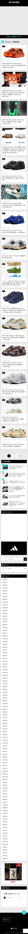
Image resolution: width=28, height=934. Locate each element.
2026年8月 (4, 579)
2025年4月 (4, 624)
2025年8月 (4, 613)
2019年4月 (4, 827)
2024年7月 (4, 650)
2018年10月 (5, 844)
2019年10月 (5, 810)
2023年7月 (4, 683)
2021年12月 (5, 737)
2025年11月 (5, 605)
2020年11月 (5, 774)
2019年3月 (4, 830)
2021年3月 (4, 762)
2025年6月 (4, 619)
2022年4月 (4, 726)
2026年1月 (4, 599)
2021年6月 (4, 754)
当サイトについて (7, 921)
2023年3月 (4, 695)
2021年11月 (5, 740)
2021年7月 (4, 751)
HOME (15, 928)
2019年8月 (4, 816)
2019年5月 (4, 824)
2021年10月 (5, 743)
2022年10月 (5, 709)
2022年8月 (4, 714)
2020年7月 (4, 785)
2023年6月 (4, 686)
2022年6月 (4, 720)
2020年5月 (4, 790)
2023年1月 (4, 700)
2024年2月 (4, 664)
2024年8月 (4, 647)
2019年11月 (5, 807)
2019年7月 (4, 819)
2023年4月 (4, 692)
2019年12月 (5, 805)
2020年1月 (4, 802)
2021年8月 (4, 748)
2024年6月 (4, 652)
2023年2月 (4, 698)
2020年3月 (4, 796)
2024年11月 (5, 638)
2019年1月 (4, 836)
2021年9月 (4, 745)
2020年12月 (5, 771)
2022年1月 (4, 734)
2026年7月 (4, 582)
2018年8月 (4, 850)
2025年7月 (4, 616)
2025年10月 (5, 607)
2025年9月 (4, 610)
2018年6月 (4, 855)
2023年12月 (5, 669)
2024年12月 (5, 636)
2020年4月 (4, 793)
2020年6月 (4, 788)
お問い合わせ (6, 919)
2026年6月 (4, 585)
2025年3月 (4, 627)
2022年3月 (4, 728)
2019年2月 (4, 833)
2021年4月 (4, 760)
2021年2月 (4, 765)
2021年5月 (4, 757)
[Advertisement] (14, 20)
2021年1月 (4, 768)
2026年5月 (4, 588)
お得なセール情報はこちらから (14, 36)
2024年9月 (4, 644)
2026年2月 (4, 596)
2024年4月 (4, 658)
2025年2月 (4, 630)
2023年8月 (4, 681)
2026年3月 (4, 593)
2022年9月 (4, 712)
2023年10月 (5, 675)
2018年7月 (4, 852)
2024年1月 (4, 667)
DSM (4, 102)
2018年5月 (4, 858)
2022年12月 (5, 703)
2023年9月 (4, 678)
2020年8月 (4, 782)
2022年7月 (4, 717)
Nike (4, 46)
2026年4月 (4, 590)
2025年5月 (4, 621)
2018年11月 (5, 841)
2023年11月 (5, 672)
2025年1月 (4, 633)
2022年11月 (5, 706)
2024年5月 (4, 655)
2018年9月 (4, 847)
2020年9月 (4, 779)
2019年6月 (4, 822)
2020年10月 (5, 776)
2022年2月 (4, 731)
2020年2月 (4, 799)
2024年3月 (4, 661)
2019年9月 (4, 813)
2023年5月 (4, 689)
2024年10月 (5, 641)
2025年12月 (5, 602)
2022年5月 (4, 723)
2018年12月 (5, 838)
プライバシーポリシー (8, 917)
